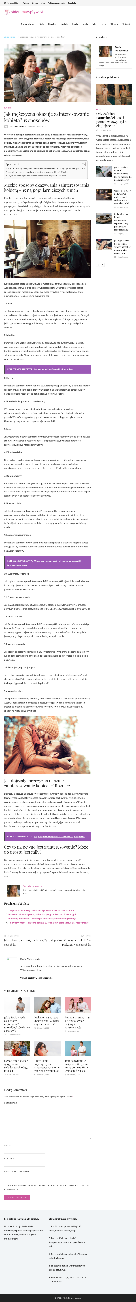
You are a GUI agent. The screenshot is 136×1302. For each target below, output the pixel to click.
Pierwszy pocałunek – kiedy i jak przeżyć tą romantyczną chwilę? (42, 918)
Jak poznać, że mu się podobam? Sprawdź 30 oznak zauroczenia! (41, 910)
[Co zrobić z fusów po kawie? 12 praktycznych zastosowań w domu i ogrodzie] (104, 191)
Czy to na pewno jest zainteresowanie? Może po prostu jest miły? (37, 175)
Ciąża (41, 24)
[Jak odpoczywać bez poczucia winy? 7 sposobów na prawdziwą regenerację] (104, 241)
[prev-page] (98, 265)
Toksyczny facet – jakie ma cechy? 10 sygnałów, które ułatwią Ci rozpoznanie (48, 922)
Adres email (11, 1158)
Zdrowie (114, 24)
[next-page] (103, 265)
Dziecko (52, 24)
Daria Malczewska (17, 126)
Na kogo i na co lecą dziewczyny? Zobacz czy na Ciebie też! (46, 1021)
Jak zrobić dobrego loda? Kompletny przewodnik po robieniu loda (66, 1242)
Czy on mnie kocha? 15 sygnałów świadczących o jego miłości (16, 1065)
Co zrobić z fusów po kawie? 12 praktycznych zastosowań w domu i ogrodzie (122, 197)
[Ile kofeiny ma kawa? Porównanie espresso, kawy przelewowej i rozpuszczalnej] (104, 214)
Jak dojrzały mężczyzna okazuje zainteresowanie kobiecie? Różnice (38, 172)
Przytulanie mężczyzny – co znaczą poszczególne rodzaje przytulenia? (47, 1065)
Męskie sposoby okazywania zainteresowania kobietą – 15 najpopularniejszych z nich (46, 168)
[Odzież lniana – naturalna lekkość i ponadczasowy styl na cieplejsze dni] (114, 94)
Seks (94, 24)
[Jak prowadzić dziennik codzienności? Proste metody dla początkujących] (104, 167)
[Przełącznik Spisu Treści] (82, 164)
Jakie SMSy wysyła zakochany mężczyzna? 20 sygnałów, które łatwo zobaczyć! (17, 1024)
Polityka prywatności (56, 3)
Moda (85, 24)
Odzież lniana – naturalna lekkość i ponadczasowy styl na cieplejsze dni (112, 119)
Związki (126, 24)
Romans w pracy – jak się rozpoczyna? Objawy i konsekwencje (77, 1022)
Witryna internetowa (16, 1171)
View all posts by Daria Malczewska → (37, 977)
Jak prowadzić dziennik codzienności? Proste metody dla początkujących (122, 173)
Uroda (103, 24)
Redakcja (72, 3)
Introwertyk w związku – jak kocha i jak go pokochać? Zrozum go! (42, 914)
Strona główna (28, 24)
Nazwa (8, 1145)
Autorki (26, 3)
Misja (43, 3)
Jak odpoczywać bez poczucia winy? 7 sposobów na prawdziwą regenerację (122, 246)
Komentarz (11, 1103)
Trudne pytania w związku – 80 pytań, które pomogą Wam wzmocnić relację (76, 1065)
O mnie (35, 3)
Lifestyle (64, 24)
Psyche (75, 24)
